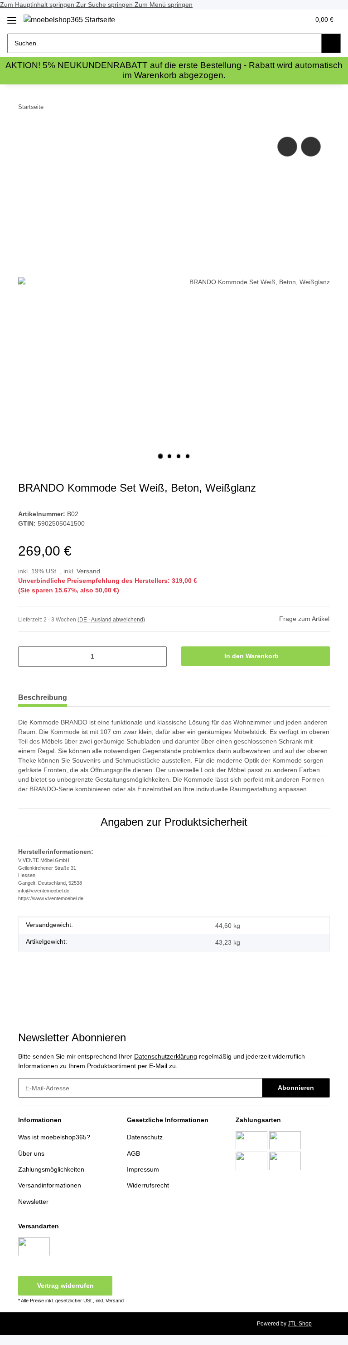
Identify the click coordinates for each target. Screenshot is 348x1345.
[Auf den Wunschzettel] (311, 147)
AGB (133, 1153)
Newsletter (33, 1201)
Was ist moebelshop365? (54, 1137)
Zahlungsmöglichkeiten (51, 1169)
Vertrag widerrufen (65, 1285)
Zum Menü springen (164, 4)
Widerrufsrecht (148, 1185)
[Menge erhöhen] (156, 656)
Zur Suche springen (105, 4)
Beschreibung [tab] (42, 697)
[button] (267, 19)
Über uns (31, 1153)
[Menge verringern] (28, 656)
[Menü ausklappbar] (11, 17)
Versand (88, 571)
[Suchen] (331, 43)
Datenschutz (145, 1137)
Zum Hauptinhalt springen (38, 4)
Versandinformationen (49, 1185)
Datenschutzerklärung (165, 1056)
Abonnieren (296, 1087)
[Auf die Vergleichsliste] (287, 147)
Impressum (143, 1169)
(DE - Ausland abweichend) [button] (111, 619)
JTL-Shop (300, 1323)
